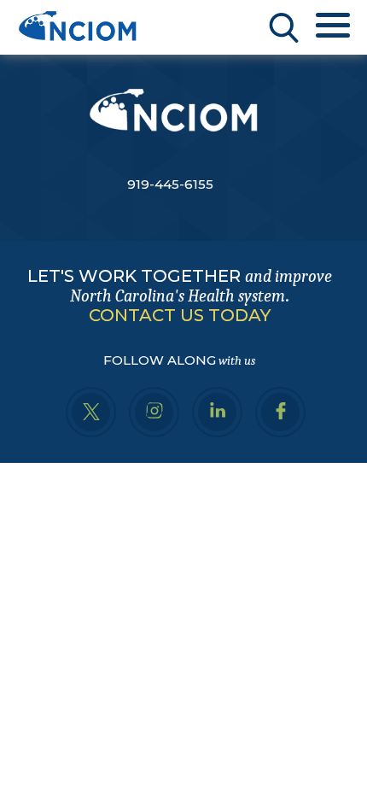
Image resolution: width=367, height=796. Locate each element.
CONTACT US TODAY (180, 315)
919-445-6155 (170, 184)
